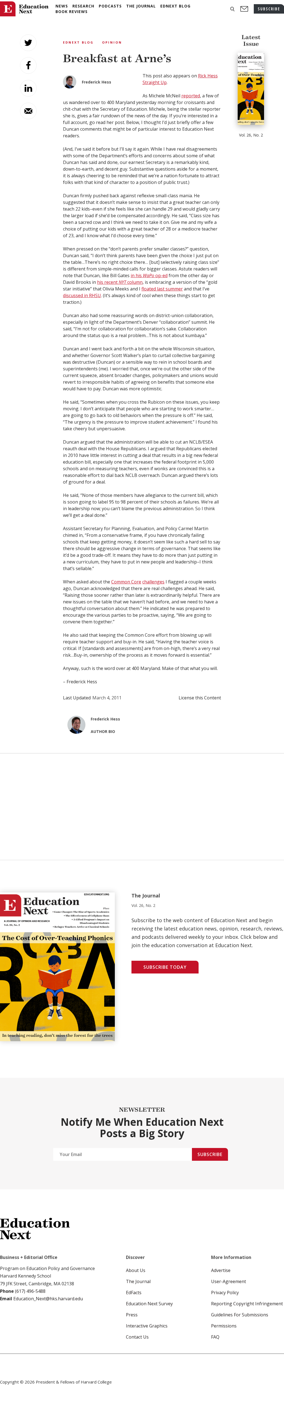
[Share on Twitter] (28, 42)
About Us (135, 1270)
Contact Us (137, 1337)
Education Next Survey (149, 1304)
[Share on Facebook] (28, 65)
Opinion (112, 42)
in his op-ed (149, 275)
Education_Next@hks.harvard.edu (47, 1299)
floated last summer (162, 289)
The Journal (138, 1281)
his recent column (120, 282)
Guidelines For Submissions (239, 1315)
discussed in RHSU (82, 295)
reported (190, 96)
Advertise (220, 1270)
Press (132, 1315)
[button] (232, 9)
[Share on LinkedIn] (28, 88)
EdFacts (133, 1292)
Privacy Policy (225, 1292)
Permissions (224, 1326)
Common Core (126, 582)
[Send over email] (28, 111)
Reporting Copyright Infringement (247, 1304)
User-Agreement (228, 1281)
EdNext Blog (78, 42)
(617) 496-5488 (30, 1291)
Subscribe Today (165, 967)
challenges (153, 582)
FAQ (215, 1337)
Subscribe (209, 1154)
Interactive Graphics (147, 1326)
